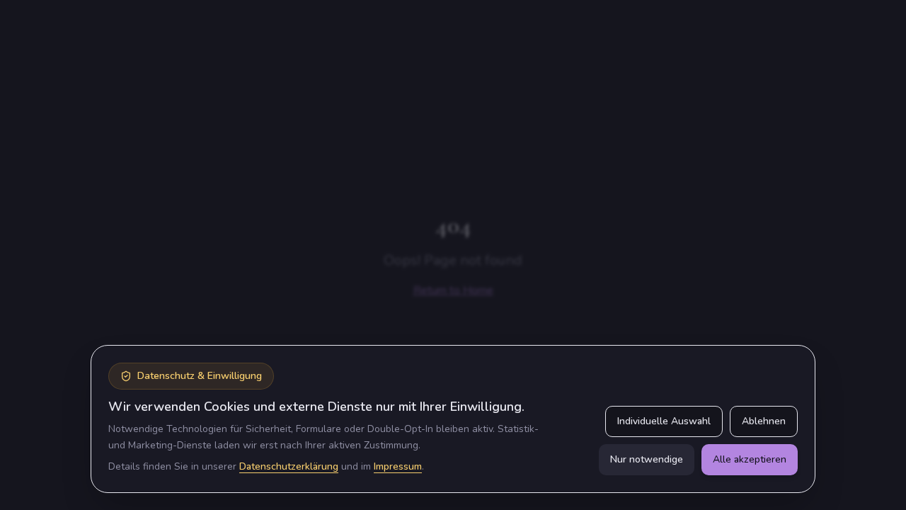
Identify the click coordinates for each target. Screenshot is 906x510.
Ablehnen (764, 421)
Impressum (398, 466)
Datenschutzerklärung (288, 466)
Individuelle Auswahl (664, 421)
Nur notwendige (646, 459)
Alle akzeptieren (749, 459)
